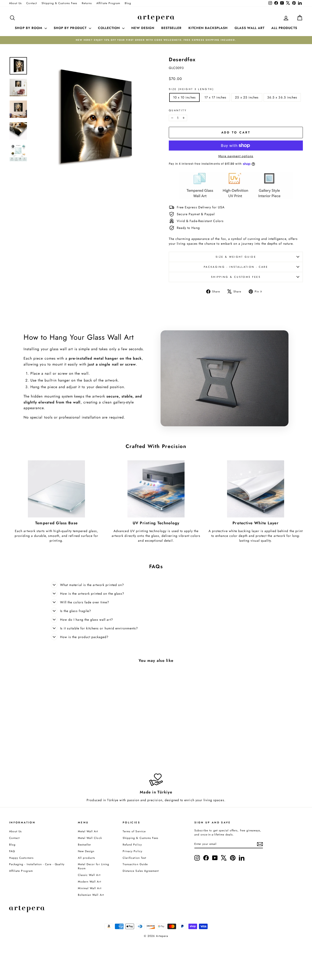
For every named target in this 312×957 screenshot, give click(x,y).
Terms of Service (134, 831)
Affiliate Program (108, 3)
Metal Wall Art (88, 831)
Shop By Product (71, 28)
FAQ (12, 851)
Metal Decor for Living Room (93, 866)
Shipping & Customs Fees (59, 3)
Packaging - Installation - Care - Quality (36, 864)
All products (86, 858)
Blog (128, 3)
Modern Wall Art (89, 881)
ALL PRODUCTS (284, 28)
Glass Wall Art (249, 28)
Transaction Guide (135, 864)
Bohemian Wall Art (91, 895)
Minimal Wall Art (89, 888)
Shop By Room (29, 28)
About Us (15, 3)
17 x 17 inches (215, 97)
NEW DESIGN (142, 28)
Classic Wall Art (89, 875)
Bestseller (84, 844)
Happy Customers (21, 858)
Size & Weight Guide (236, 257)
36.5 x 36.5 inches (282, 97)
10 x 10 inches (184, 97)
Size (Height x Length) (191, 89)
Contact (31, 3)
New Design (86, 851)
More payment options (235, 156)
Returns (87, 3)
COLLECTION (109, 28)
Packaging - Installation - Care (236, 267)
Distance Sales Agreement (141, 871)
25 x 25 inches (247, 97)
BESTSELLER (171, 28)
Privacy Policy (132, 851)
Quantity (178, 110)
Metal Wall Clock (90, 838)
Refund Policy (132, 844)
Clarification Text (134, 858)
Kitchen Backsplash (208, 28)
